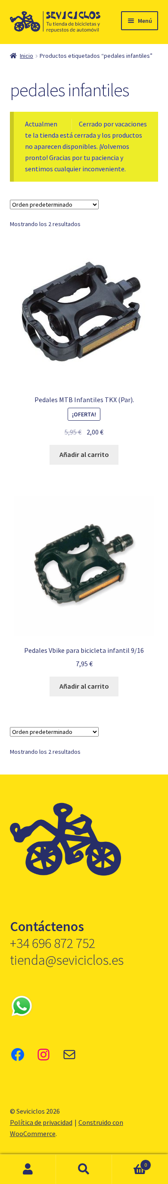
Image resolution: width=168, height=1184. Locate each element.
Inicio (26, 56)
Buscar (84, 1169)
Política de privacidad (41, 1122)
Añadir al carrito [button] (84, 454)
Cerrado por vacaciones (113, 124)
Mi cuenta (28, 1169)
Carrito (129, 1162)
